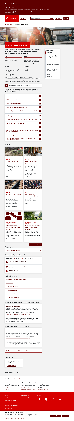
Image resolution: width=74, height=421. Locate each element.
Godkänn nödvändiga (55, 416)
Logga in (59, 18)
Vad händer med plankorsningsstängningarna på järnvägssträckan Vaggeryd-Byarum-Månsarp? (20, 139)
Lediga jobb (7, 403)
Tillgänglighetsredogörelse (26, 397)
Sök (52, 18)
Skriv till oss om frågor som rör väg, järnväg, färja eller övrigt (28, 388)
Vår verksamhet (8, 408)
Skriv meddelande (12, 365)
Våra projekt (12, 24)
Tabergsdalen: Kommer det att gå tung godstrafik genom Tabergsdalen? (21, 119)
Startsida (7, 24)
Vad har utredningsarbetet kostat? (13, 103)
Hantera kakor (45, 416)
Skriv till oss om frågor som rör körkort (11, 388)
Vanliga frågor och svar (10, 400)
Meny (67, 18)
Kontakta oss (7, 397)
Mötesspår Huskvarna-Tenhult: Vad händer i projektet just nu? (19, 127)
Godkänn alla (65, 416)
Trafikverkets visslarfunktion (11, 405)
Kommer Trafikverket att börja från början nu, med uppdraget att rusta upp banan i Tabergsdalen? (21, 111)
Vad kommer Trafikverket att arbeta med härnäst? (17, 107)
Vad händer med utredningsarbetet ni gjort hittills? (17, 99)
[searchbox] (39, 18)
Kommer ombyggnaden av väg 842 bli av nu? (15, 123)
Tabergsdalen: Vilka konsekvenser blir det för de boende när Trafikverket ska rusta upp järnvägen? (22, 115)
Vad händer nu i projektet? (12, 96)
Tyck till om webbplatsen (43, 389)
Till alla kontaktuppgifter (19, 378)
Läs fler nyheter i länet (35, 244)
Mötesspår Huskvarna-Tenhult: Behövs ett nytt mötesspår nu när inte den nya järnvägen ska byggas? (22, 131)
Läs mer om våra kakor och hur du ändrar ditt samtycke (18, 314)
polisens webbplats (10, 12)
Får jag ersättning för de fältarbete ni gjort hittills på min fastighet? (20, 135)
